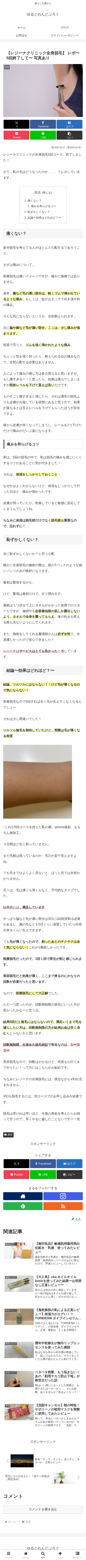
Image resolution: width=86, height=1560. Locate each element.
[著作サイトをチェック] (23, 1196)
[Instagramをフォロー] (63, 1196)
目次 (37, 192)
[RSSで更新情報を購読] (63, 1206)
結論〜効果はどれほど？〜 (44, 217)
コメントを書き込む (43, 1509)
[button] (69, 135)
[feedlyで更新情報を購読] (23, 1206)
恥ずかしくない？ (39, 211)
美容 (10, 1134)
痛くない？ (35, 200)
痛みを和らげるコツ (43, 206)
